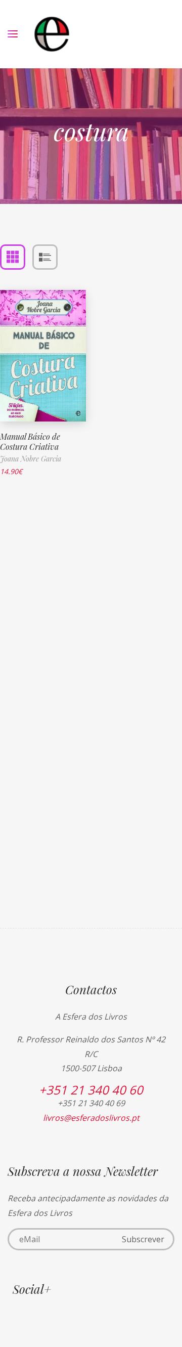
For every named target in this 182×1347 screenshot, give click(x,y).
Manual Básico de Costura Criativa (30, 441)
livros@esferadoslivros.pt (91, 1117)
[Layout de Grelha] (12, 257)
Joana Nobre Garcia (30, 459)
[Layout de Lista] (45, 257)
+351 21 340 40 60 (91, 1089)
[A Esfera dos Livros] (52, 34)
